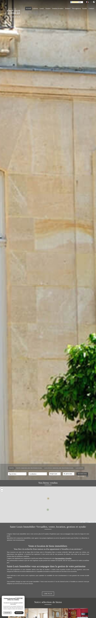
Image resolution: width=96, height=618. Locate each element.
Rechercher (82, 474)
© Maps (86, 522)
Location (79, 468)
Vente (11, 468)
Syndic (84, 8)
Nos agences (76, 8)
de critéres (80, 476)
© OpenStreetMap (92, 522)
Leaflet (82, 522)
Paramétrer (7, 612)
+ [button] (1, 488)
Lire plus (48, 593)
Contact (91, 8)
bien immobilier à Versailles (63, 558)
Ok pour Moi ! (19, 612)
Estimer (67, 8)
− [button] (1, 490)
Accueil (28, 8)
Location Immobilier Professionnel (59, 468)
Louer (42, 8)
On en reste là (18, 597)
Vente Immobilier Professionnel (29, 468)
